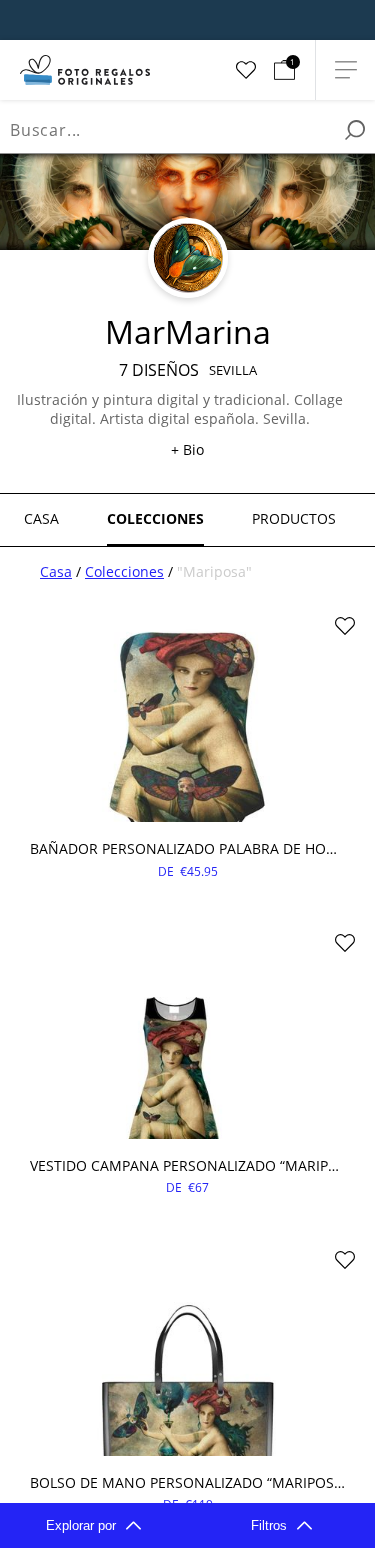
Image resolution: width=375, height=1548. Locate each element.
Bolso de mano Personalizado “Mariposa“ (187, 1482)
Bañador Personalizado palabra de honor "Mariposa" (187, 848)
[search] (355, 130)
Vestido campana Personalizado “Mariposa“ (187, 1165)
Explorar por (81, 1525)
